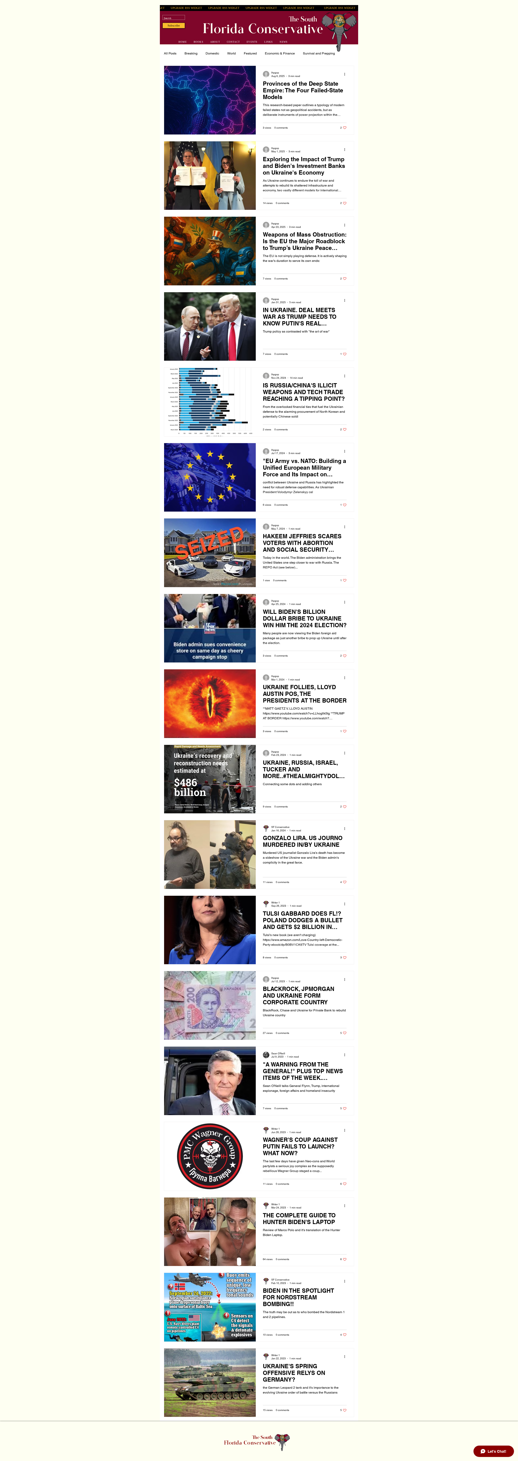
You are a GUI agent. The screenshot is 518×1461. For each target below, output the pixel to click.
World (231, 53)
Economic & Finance (280, 53)
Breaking (191, 53)
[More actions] (346, 74)
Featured (250, 53)
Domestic (212, 53)
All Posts (170, 53)
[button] (173, 25)
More (306, 53)
